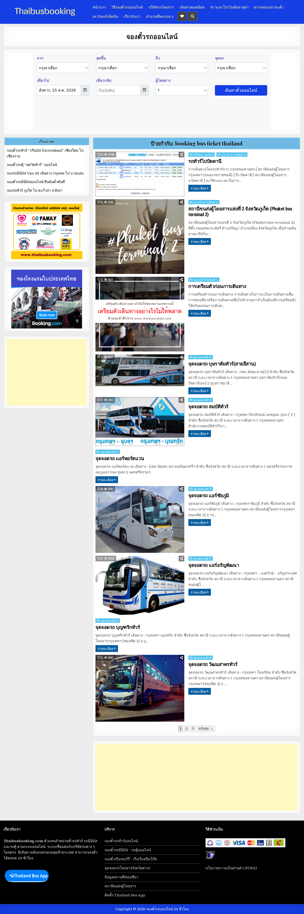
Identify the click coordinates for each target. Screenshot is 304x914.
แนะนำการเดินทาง (234, 154)
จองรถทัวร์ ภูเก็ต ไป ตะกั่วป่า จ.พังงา (34, 190)
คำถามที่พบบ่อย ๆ (159, 16)
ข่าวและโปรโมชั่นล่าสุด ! (229, 7)
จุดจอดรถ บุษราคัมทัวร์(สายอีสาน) (222, 364)
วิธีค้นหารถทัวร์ (204, 154)
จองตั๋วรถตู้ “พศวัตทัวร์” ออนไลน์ (32, 165)
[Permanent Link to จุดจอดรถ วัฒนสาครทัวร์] (139, 688)
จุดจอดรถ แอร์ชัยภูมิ (208, 495)
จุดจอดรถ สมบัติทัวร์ (208, 406)
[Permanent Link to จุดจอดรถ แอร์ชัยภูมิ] (139, 519)
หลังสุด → (206, 728)
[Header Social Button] (182, 16)
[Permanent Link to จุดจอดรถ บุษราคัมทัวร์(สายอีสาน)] (139, 370)
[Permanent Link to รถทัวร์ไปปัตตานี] (139, 174)
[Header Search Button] (192, 16)
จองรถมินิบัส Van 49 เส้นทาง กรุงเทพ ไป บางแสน (45, 173)
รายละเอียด (198, 188)
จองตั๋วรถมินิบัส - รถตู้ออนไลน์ (127, 850)
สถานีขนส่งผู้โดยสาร (120, 886)
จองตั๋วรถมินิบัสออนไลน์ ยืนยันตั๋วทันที (36, 182)
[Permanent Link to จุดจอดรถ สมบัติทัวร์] (139, 421)
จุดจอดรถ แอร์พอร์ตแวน (119, 458)
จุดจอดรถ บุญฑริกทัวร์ (117, 627)
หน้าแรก (99, 7)
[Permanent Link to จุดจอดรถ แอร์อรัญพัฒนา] (139, 585)
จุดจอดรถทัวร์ (203, 357)
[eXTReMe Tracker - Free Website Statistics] (210, 859)
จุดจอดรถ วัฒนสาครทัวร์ (212, 664)
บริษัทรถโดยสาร (161, 7)
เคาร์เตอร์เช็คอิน (105, 16)
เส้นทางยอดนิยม (192, 7)
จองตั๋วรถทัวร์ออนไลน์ (121, 841)
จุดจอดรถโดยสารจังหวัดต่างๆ (127, 868)
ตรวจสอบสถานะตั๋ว (269, 7)
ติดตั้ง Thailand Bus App (124, 895)
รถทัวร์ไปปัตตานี (204, 161)
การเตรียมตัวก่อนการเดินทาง (217, 286)
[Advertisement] (196, 777)
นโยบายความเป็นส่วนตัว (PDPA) (231, 868)
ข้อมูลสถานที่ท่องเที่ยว (121, 877)
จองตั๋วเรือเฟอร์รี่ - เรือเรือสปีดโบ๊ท (130, 859)
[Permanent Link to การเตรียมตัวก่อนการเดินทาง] (139, 314)
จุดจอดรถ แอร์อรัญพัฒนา (213, 565)
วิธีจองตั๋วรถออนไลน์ (127, 7)
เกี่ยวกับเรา (132, 16)
